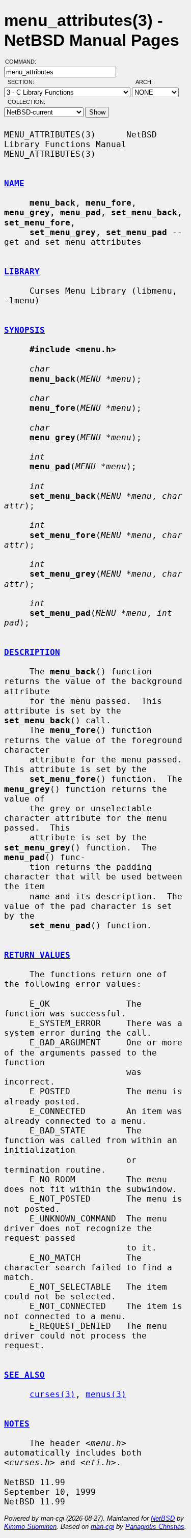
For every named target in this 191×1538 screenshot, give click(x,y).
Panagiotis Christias (154, 1526)
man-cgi (102, 1526)
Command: (23, 62)
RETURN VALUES (37, 955)
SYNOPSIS (24, 330)
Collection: (26, 102)
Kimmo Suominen (30, 1526)
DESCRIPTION (32, 652)
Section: (23, 82)
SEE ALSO (24, 1375)
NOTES (17, 1424)
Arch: (148, 82)
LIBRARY (22, 271)
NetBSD (163, 1518)
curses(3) (52, 1394)
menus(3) (106, 1394)
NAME (14, 183)
